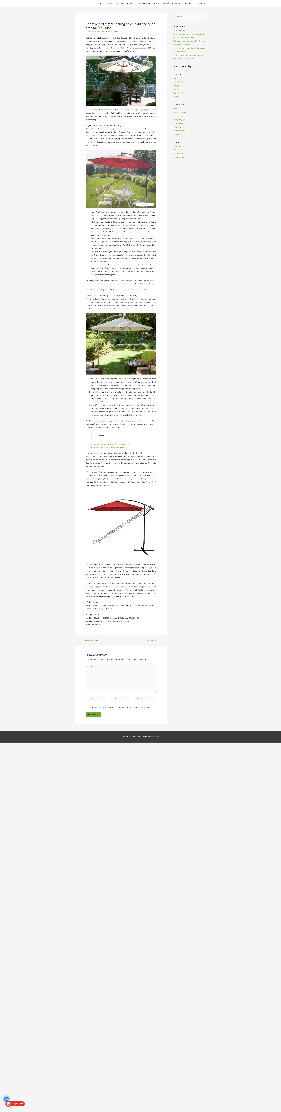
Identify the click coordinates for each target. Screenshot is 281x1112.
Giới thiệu (109, 3)
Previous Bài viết (90, 640)
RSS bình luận (178, 154)
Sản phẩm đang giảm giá (172, 3)
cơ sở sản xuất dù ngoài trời (137, 290)
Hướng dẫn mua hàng (124, 3)
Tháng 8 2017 (178, 89)
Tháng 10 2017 (178, 82)
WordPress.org (178, 157)
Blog (101, 3)
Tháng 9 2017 (178, 86)
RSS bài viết (177, 150)
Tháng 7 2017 (178, 93)
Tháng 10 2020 (178, 78)
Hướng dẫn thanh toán (143, 3)
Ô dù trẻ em (177, 134)
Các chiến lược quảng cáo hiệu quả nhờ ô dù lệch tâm (110, 444)
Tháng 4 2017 (178, 97)
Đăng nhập (177, 146)
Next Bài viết (153, 640)
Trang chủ (201, 3)
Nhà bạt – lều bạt (179, 112)
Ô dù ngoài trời (178, 127)
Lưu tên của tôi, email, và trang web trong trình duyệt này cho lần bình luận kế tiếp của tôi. (121, 708)
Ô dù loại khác (105, 32)
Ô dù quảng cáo (179, 30)
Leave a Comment (92, 32)
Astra (157, 736)
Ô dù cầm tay (178, 116)
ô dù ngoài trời (111, 38)
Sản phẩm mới (189, 3)
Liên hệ (156, 3)
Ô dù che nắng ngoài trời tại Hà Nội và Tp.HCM (107, 448)
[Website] (145, 699)
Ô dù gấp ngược (179, 120)
